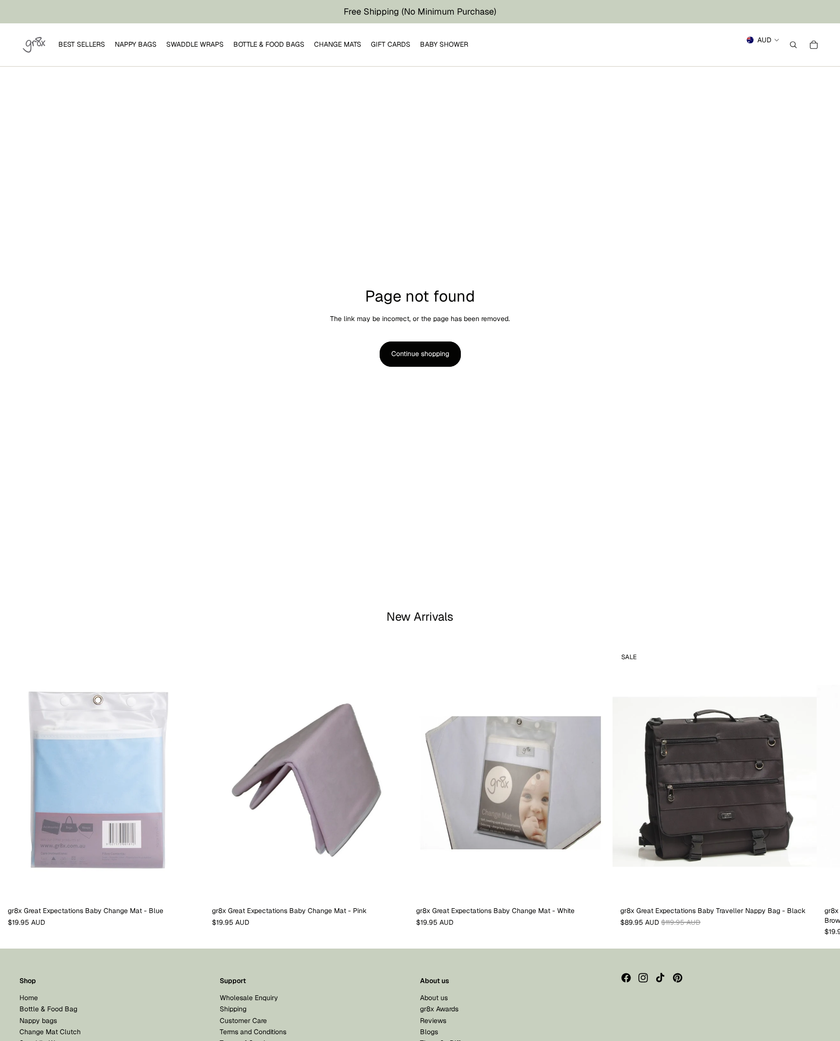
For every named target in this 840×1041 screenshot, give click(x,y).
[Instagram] (643, 978)
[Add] (189, 887)
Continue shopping (420, 353)
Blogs (429, 1031)
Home (28, 997)
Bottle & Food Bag (48, 1009)
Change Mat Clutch (50, 1031)
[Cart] (813, 44)
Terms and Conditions (253, 1031)
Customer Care (243, 1020)
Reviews (433, 1020)
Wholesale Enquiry (249, 997)
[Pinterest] (677, 978)
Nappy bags (38, 1020)
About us (434, 997)
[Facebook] (626, 978)
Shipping (233, 1009)
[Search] (793, 44)
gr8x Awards (439, 1009)
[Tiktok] (660, 978)
